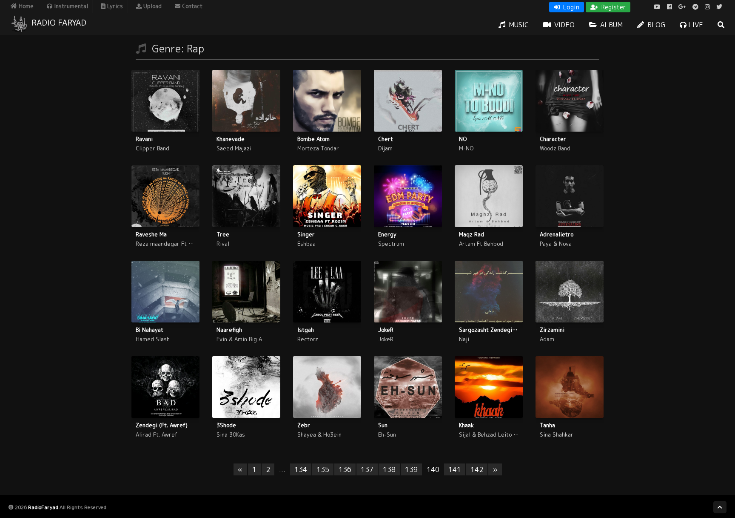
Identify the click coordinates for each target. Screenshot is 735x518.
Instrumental (70, 6)
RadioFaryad (43, 507)
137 (367, 469)
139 (411, 469)
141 (454, 469)
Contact (191, 6)
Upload (152, 6)
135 (322, 469)
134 (300, 469)
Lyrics (114, 6)
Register (613, 7)
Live (695, 24)
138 (389, 469)
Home (25, 6)
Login (570, 7)
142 (476, 469)
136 (345, 469)
